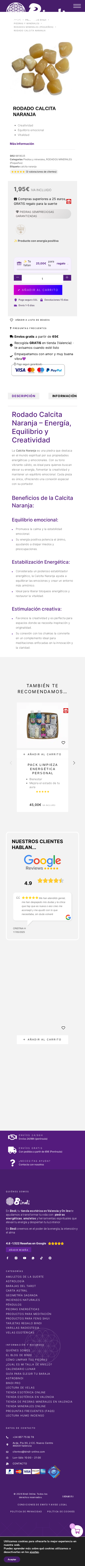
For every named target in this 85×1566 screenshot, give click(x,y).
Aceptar (12, 1559)
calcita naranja (28, 166)
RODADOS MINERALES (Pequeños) (34, 27)
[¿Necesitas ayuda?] (12, 1162)
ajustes (34, 1552)
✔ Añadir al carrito (38, 290)
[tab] (23, 396)
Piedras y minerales (26, 23)
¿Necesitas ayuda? (35, 1161)
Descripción (23, 396)
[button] (42, 754)
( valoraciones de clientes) (41, 171)
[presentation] (11, 763)
